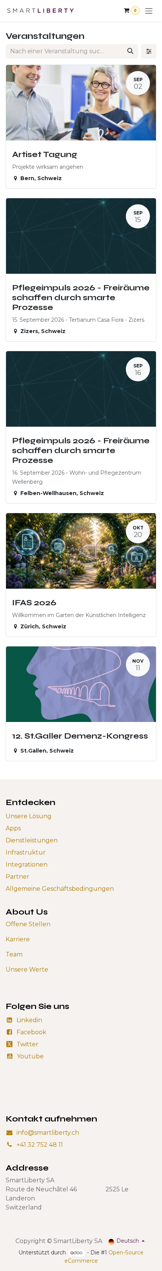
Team (14, 954)
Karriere (18, 939)
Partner (17, 876)
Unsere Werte (27, 969)
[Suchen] (130, 51)
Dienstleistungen (32, 840)
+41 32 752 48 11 (40, 1144)
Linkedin (29, 1020)
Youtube (30, 1056)
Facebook (31, 1032)
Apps (13, 828)
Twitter (27, 1044)
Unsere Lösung (29, 816)
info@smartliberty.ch (48, 1132)
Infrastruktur (26, 852)
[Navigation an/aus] (148, 11)
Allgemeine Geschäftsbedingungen (60, 888)
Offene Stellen (28, 924)
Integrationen (26, 864)
